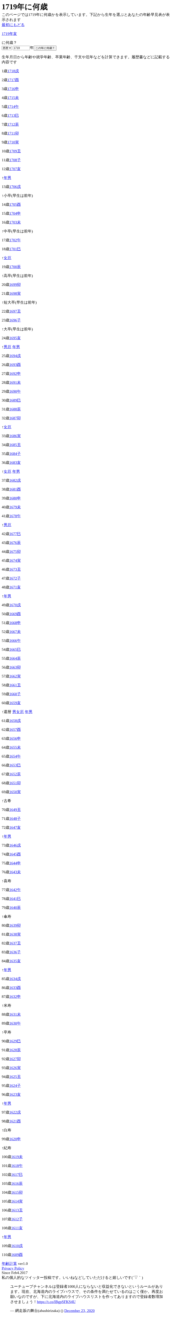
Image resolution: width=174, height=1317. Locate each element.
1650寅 (15, 792)
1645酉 (15, 854)
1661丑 (15, 685)
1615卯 (17, 1192)
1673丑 (15, 569)
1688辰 (15, 409)
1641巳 (15, 899)
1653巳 (15, 765)
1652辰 (15, 774)
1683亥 (15, 462)
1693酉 (15, 365)
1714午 (13, 106)
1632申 (15, 996)
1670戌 (15, 605)
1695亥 (15, 338)
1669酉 (15, 614)
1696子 (15, 320)
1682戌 (15, 480)
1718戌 (13, 71)
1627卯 (15, 1059)
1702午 (15, 240)
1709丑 (15, 151)
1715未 (13, 98)
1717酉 (13, 80)
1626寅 (15, 1068)
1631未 (15, 1014)
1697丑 (15, 311)
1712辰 (13, 124)
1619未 (17, 1157)
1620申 (15, 1139)
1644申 (15, 863)
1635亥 (15, 961)
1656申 (15, 738)
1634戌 (15, 979)
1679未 (15, 507)
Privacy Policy (13, 1268)
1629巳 (15, 1041)
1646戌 (15, 845)
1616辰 (17, 1183)
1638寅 (15, 934)
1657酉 (15, 729)
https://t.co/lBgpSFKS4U (56, 1302)
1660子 (15, 694)
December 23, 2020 (79, 1311)
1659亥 (15, 703)
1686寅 (15, 436)
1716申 (13, 89)
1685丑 (15, 445)
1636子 (15, 952)
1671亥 (15, 587)
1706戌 (15, 187)
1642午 (15, 890)
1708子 (15, 160)
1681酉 (15, 489)
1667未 (15, 632)
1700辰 (15, 267)
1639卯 (15, 925)
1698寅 (15, 293)
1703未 (15, 222)
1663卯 (15, 667)
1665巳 (15, 649)
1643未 (15, 872)
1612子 (17, 1219)
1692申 (15, 373)
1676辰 (15, 543)
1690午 (15, 391)
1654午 (15, 756)
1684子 (15, 454)
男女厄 (18, 712)
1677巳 (15, 534)
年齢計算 (9, 1263)
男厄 (7, 347)
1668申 (15, 623)
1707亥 (15, 169)
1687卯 (15, 418)
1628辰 (15, 1050)
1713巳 (13, 115)
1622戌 (15, 1112)
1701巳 (15, 249)
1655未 (15, 747)
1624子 (15, 1085)
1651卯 (15, 783)
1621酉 (15, 1121)
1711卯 (13, 133)
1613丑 (17, 1210)
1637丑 (15, 943)
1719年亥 (9, 34)
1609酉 (17, 1255)
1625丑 (15, 1077)
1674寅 (15, 560)
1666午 (15, 640)
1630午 (15, 1023)
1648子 (15, 818)
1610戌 (17, 1246)
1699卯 (15, 284)
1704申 (15, 213)
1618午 (17, 1166)
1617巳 (17, 1174)
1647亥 (15, 827)
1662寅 (15, 676)
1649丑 (15, 810)
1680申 (15, 498)
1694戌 (15, 356)
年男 (7, 178)
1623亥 (15, 1094)
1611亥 (17, 1228)
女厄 (7, 258)
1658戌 (15, 721)
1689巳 (15, 400)
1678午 (15, 516)
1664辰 (15, 658)
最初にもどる (13, 25)
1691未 (15, 382)
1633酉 (15, 988)
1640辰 (15, 907)
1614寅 (17, 1201)
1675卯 (15, 551)
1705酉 (15, 204)
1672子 (15, 578)
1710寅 (13, 142)
